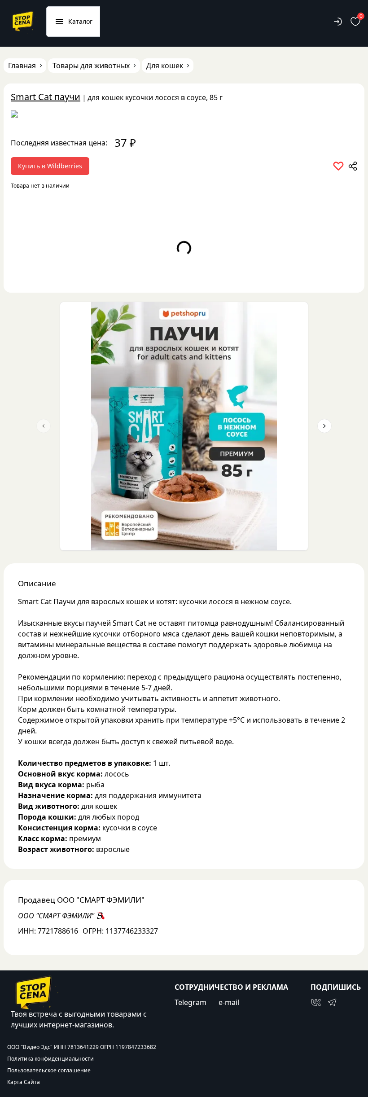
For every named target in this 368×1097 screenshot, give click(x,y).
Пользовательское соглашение (49, 1070)
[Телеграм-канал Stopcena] (332, 1002)
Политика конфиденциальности (50, 1058)
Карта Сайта (23, 1082)
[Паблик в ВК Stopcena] (316, 1002)
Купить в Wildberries (50, 166)
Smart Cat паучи (45, 97)
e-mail (229, 1002)
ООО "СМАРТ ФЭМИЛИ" (56, 916)
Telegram (190, 1002)
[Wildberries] (184, 115)
